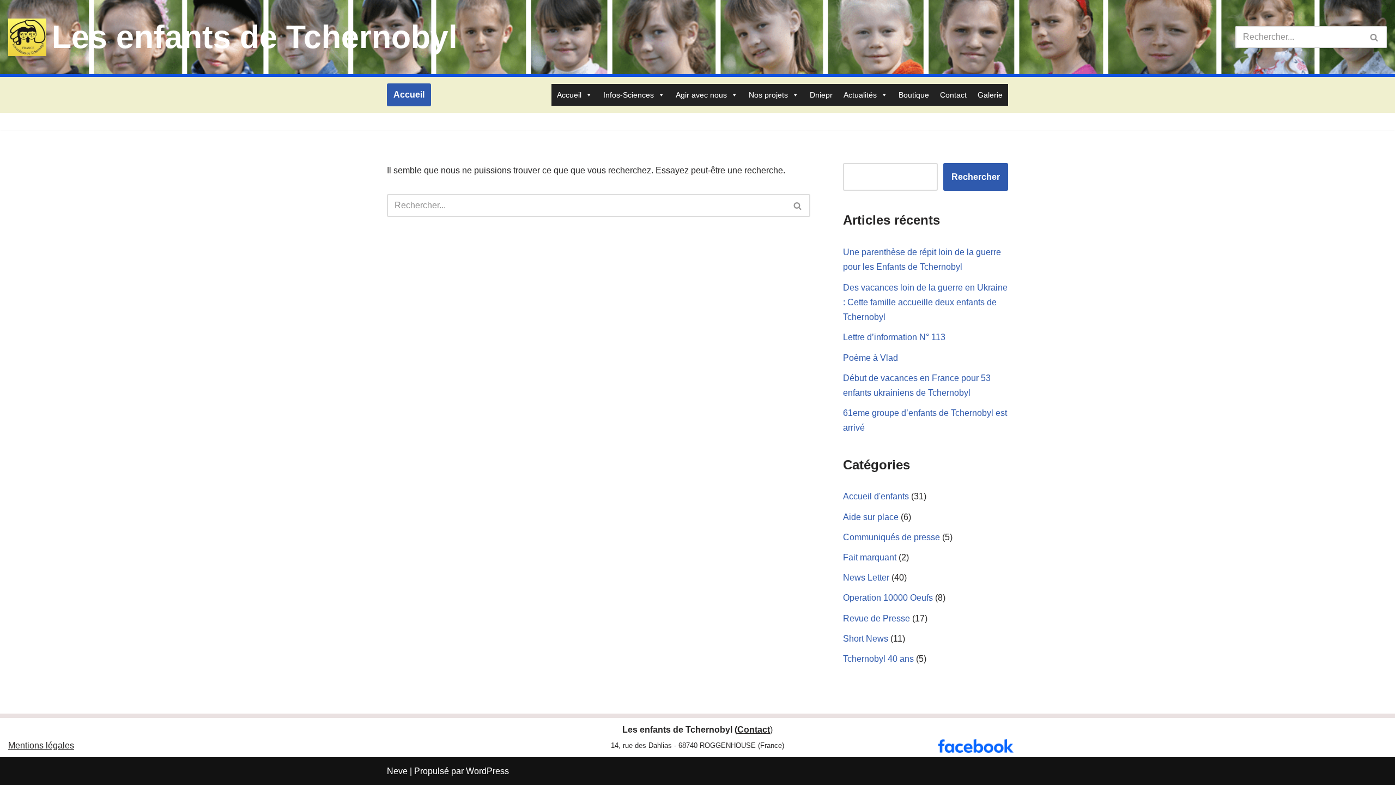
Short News (865, 638)
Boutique (914, 94)
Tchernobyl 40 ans (878, 658)
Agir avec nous (701, 94)
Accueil (408, 94)
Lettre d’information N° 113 (894, 337)
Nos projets (768, 94)
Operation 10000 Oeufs (888, 597)
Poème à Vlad (870, 358)
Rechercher (975, 177)
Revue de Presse (876, 618)
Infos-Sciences (628, 94)
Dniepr (821, 94)
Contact (953, 94)
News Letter (866, 577)
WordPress (487, 771)
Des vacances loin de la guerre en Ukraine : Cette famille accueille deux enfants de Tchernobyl (925, 302)
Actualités (860, 94)
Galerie (990, 94)
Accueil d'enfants (876, 496)
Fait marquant (869, 557)
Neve (397, 771)
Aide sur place (871, 517)
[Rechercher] (1374, 37)
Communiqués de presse (891, 537)
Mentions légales (41, 745)
